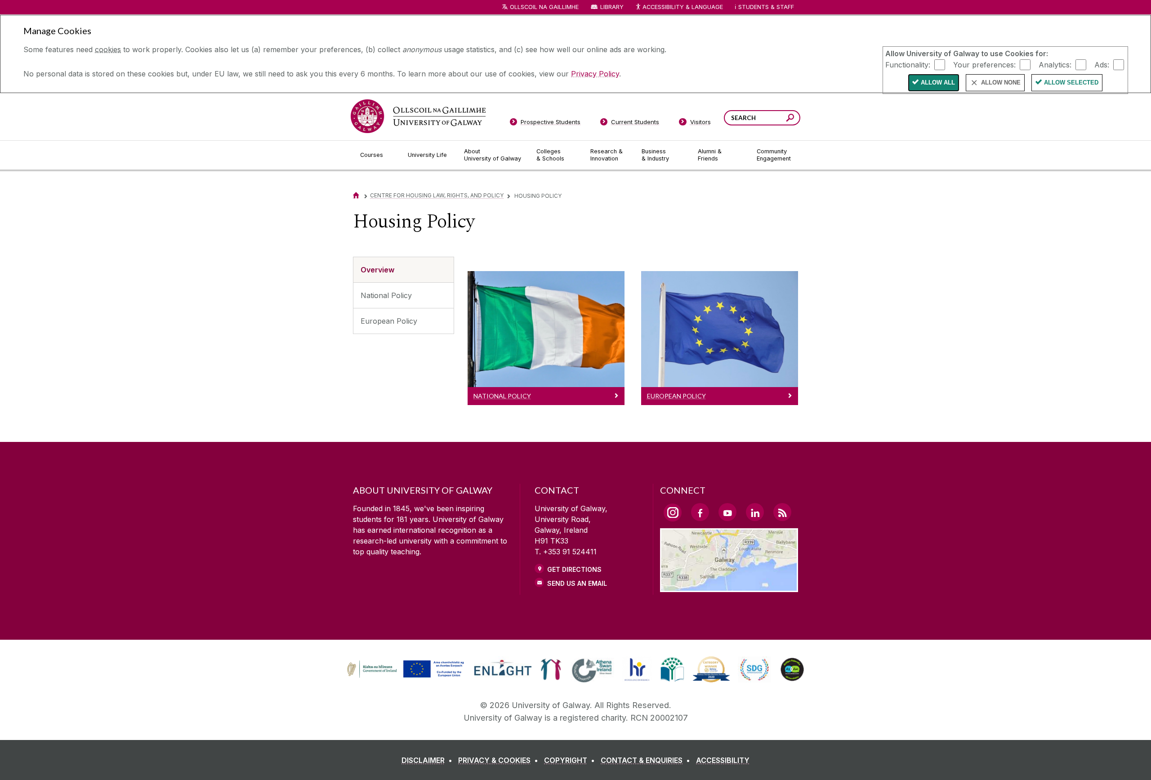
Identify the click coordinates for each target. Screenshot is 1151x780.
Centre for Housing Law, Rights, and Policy (437, 195)
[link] (404, 669)
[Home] (356, 195)
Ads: (1101, 64)
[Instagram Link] (673, 512)
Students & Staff (766, 7)
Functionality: (907, 64)
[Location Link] (729, 586)
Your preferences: (984, 64)
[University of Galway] (418, 116)
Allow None (1001, 82)
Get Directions (574, 569)
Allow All (938, 82)
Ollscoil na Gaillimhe (544, 7)
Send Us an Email (577, 583)
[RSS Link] (782, 512)
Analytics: (1055, 64)
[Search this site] (790, 119)
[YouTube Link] (727, 512)
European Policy (389, 320)
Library (612, 7)
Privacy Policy (595, 73)
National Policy (386, 295)
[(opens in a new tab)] (406, 677)
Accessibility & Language (682, 7)
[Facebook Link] (700, 512)
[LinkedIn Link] (755, 512)
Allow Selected (1071, 82)
